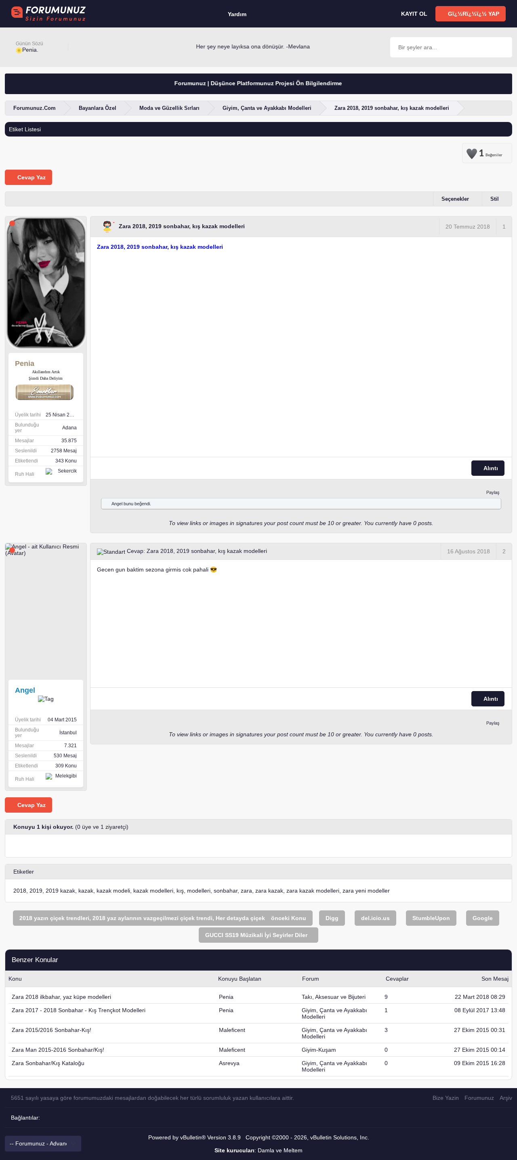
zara (246, 890)
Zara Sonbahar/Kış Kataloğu (48, 1063)
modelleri (198, 890)
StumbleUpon (431, 918)
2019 (35, 890)
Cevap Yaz (31, 177)
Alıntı (490, 468)
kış (180, 890)
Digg (332, 918)
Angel (116, 503)
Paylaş (493, 492)
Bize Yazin (446, 1098)
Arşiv (506, 1098)
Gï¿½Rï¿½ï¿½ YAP (472, 14)
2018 (19, 890)
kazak (85, 890)
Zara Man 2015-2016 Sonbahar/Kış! (58, 1050)
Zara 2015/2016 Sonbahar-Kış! (51, 1030)
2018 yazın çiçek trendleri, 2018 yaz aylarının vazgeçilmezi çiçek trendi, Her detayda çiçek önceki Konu (162, 918)
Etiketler (23, 871)
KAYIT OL (413, 14)
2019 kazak (60, 890)
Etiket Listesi (25, 129)
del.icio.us (375, 918)
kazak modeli (113, 890)
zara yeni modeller (366, 890)
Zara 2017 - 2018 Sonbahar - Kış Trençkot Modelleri (78, 1010)
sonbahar (225, 890)
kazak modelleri (153, 890)
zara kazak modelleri (312, 890)
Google (483, 918)
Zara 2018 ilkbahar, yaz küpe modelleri (61, 997)
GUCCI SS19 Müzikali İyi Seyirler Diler (256, 935)
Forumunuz (479, 1098)
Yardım (237, 14)
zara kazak (269, 890)
